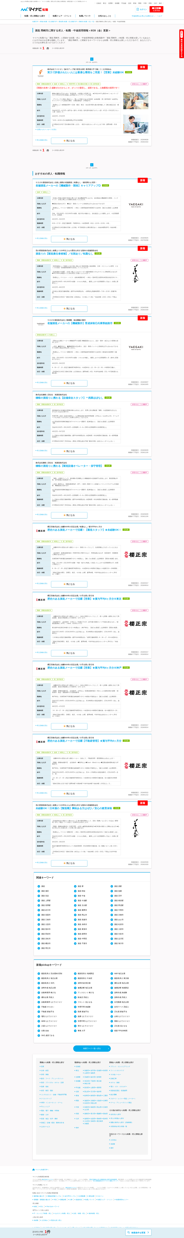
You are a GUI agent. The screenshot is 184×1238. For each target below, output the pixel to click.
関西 (139, 3)
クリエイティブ (46, 1098)
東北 (104, 3)
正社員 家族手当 (120, 1012)
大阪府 (99, 1100)
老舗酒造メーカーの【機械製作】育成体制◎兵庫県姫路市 (80, 323)
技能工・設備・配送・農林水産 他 (52, 1123)
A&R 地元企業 (119, 973)
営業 (42, 1066)
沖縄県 (86, 1124)
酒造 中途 (81, 896)
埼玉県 (86, 1081)
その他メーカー (116, 1074)
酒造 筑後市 (82, 920)
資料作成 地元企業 (48, 988)
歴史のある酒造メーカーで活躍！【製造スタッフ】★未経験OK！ (84, 529)
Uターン (101, 1196)
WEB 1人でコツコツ (49, 1021)
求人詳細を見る (42, 140)
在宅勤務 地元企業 (121, 1002)
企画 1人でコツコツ (122, 1016)
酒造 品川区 (119, 939)
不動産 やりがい (47, 1007)
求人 (41, 1206)
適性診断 (91, 1196)
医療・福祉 (45, 1086)
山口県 (86, 1110)
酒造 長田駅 (46, 905)
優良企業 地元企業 (121, 983)
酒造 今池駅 (82, 901)
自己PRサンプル (70, 1196)
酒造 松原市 (119, 924)
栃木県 (93, 1077)
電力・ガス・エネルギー (119, 1086)
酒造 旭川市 (119, 943)
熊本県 (105, 1119)
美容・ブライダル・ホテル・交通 (52, 1082)
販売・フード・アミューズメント (52, 1078)
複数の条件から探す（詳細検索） (122, 1122)
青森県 (86, 1070)
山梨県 (93, 1087)
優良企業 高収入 (47, 997)
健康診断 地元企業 (85, 988)
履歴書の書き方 (39, 1196)
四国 (150, 3)
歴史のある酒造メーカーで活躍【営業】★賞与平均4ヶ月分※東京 (84, 598)
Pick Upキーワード (53, 1206)
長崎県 (99, 1119)
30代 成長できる (47, 1035)
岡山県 (99, 1107)
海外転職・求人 (94, 1213)
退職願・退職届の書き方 (42, 1200)
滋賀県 (86, 1100)
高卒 (112, 1148)
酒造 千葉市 (82, 943)
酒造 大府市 (119, 929)
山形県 (86, 1073)
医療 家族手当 (83, 1012)
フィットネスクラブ (117, 1070)
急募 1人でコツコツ (85, 1016)
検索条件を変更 (138, 1233)
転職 (35, 1206)
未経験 (113, 1144)
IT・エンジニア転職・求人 (43, 1213)
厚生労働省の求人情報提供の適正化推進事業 (103, 1179)
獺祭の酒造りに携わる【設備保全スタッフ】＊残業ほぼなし (69, 397)
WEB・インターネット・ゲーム (51, 1102)
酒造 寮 (80, 886)
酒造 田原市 (46, 934)
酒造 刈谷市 (119, 934)
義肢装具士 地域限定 (86, 973)
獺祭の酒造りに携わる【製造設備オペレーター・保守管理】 (69, 465)
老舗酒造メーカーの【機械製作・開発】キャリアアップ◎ (68, 185)
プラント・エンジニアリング (120, 1066)
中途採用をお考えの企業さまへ (143, 16)
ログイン (143, 9)
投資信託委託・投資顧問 (119, 1090)
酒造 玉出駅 (82, 905)
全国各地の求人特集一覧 (119, 1126)
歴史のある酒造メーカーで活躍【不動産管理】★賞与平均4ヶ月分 (84, 740)
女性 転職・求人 (79, 1213)
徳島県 (86, 1114)
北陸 (129, 3)
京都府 (93, 1100)
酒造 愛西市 (82, 910)
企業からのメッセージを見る (46, 129)
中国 (144, 3)
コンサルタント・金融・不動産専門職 (54, 1094)
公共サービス (45, 1127)
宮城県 (99, 1070)
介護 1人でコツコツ (49, 1026)
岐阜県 (86, 1095)
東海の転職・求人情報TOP (48, 21)
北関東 (110, 3)
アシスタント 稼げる (86, 993)
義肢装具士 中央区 (85, 978)
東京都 (99, 1081)
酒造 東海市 (82, 929)
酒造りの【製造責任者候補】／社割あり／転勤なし (64, 253)
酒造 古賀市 (46, 924)
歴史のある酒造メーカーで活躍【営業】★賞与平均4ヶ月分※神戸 (84, 667)
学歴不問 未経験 (84, 1007)
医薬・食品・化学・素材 (49, 1119)
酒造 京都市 (119, 915)
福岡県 (86, 1119)
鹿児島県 (100, 1121)
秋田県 (105, 1070)
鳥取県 (86, 1107)
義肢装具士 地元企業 (49, 978)
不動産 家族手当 (47, 1012)
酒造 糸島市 (82, 924)
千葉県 (93, 1081)
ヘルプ (159, 16)
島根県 (93, 1107)
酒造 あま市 (119, 920)
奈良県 (86, 1103)
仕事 (70, 1200)
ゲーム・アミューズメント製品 (121, 1102)
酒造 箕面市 (46, 915)
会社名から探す (116, 1114)
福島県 (93, 1073)
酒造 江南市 (46, 920)
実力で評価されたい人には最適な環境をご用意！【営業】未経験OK (85, 72)
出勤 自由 (45, 1031)
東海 (134, 3)
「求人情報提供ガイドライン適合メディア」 (105, 1181)
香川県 (93, 1114)
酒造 (43, 886)
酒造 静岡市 (82, 934)
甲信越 (123, 3)
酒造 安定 (45, 896)
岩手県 (93, 1070)
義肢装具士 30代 (47, 983)
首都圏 (117, 3)
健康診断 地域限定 (121, 988)
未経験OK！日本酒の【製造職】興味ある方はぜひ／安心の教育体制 (74, 808)
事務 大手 (81, 1031)
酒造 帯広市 (46, 948)
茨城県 (86, 1077)
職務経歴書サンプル (54, 1196)
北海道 (98, 3)
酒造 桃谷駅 (119, 901)
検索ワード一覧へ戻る (92, 1048)
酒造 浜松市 (46, 939)
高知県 (105, 1114)
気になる (70, 141)
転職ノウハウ (84, 16)
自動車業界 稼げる (48, 993)
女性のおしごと (104, 16)
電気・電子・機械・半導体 (50, 1111)
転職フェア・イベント (62, 16)
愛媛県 (99, 1114)
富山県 (86, 1091)
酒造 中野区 (82, 939)
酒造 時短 (81, 891)
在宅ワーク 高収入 (121, 1007)
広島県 (105, 1107)
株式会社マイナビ (47, 1179)
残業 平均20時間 (120, 1031)
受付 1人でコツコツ (85, 1026)
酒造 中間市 (119, 910)
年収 (55, 1200)
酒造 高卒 (118, 896)
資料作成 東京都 (84, 983)
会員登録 (156, 9)
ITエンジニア (45, 1106)
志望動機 (82, 1196)
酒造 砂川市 (46, 910)
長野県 (99, 1087)
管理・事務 (45, 1074)
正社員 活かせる (120, 1026)
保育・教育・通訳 (47, 1090)
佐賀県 (93, 1119)
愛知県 (99, 1095)
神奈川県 (87, 1083)
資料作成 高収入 (120, 997)
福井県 (99, 1091)
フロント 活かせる (85, 1002)
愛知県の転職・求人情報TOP (68, 21)
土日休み (114, 1140)
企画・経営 (45, 1070)
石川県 (93, 1091)
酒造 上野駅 (46, 901)
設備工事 (114, 1078)
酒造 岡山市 (82, 915)
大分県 (86, 1121)
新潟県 (86, 1087)
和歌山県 (94, 1103)
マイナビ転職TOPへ (42, 1170)
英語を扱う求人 (56, 1220)
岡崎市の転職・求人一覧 (86, 21)
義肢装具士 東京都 (121, 978)
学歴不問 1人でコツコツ (87, 1021)
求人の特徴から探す (117, 1118)
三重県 (105, 1095)
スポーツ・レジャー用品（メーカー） (123, 1098)
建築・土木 (45, 1115)
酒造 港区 (45, 891)
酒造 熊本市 (46, 929)
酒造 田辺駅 (119, 905)
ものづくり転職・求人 (62, 1213)
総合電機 (114, 1094)
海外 (160, 3)
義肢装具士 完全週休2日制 (51, 973)
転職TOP (35, 21)
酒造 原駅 (118, 886)
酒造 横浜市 (46, 943)
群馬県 (99, 1077)
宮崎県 (93, 1121)
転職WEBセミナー (122, 1200)
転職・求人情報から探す (35, 16)
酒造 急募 (118, 891)
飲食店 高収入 (83, 997)
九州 (155, 3)
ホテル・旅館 (115, 1082)
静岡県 (93, 1095)
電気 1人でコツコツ (49, 1016)
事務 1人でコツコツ (122, 1021)
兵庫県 (105, 1100)
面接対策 (79, 1200)
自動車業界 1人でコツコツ (51, 1002)
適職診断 (63, 1200)
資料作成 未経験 (120, 993)
